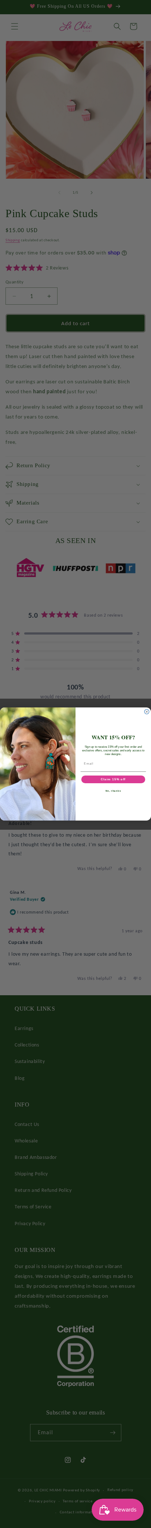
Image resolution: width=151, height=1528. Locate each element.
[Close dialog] (146, 711)
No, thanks (113, 790)
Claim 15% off (113, 779)
